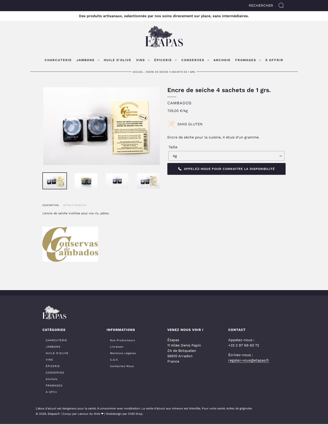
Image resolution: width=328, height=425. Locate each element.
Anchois (51, 379)
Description (50, 205)
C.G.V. (114, 359)
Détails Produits (74, 205)
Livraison (116, 346)
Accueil (138, 71)
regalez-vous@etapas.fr (248, 360)
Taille (172, 147)
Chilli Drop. (135, 413)
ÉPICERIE (53, 366)
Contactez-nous (122, 366)
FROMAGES (54, 385)
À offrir (51, 392)
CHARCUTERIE (56, 340)
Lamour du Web (89, 413)
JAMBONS (53, 346)
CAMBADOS (179, 103)
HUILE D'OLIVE (57, 353)
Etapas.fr (54, 413)
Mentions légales (123, 353)
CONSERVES (55, 372)
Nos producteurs (122, 340)
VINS (49, 359)
